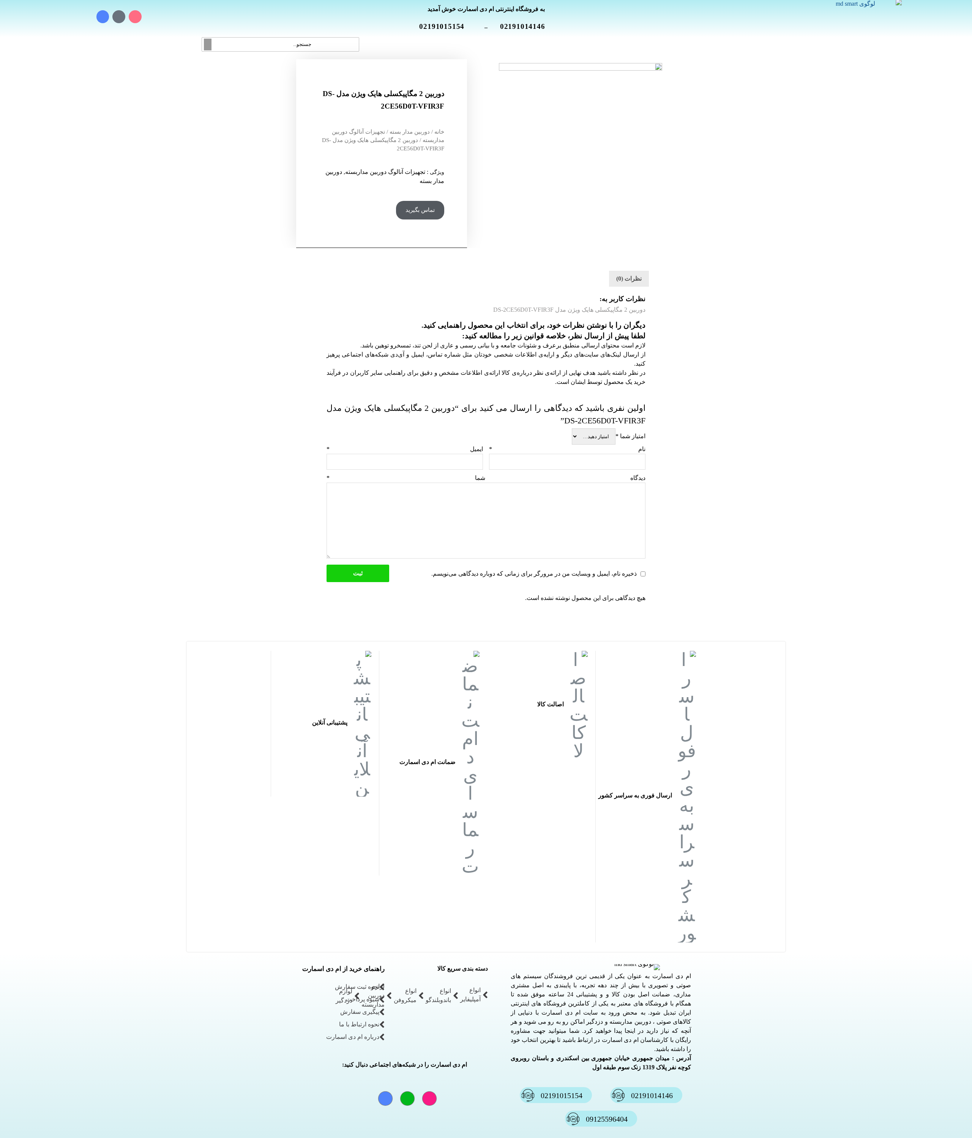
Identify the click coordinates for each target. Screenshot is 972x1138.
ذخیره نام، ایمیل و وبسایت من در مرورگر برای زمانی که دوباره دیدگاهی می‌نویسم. (534, 573)
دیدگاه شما (486, 478)
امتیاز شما (630, 436)
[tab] (629, 279)
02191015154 (446, 26)
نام (567, 449)
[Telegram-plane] (102, 16)
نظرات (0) (629, 278)
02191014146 (527, 26)
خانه (439, 132)
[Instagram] (135, 16)
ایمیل (405, 449)
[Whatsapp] (118, 16)
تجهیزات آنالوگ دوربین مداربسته (385, 172)
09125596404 (607, 1119)
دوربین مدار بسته (410, 132)
